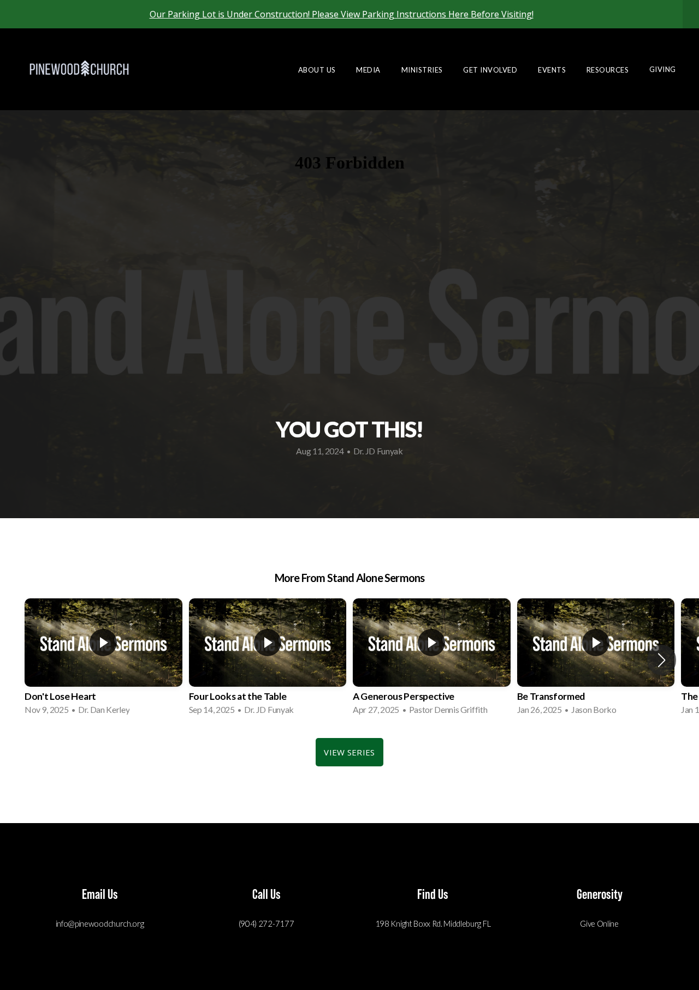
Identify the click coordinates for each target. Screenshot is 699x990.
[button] (661, 660)
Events (553, 69)
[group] (103, 660)
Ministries (423, 69)
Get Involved (491, 69)
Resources (609, 69)
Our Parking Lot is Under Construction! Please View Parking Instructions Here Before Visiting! (342, 14)
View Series (349, 752)
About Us (318, 69)
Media (369, 69)
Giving (662, 69)
